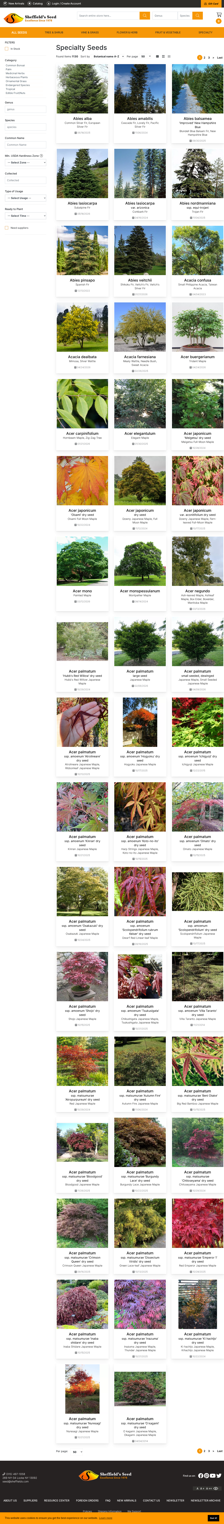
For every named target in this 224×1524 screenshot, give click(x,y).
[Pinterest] (206, 1476)
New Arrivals (126, 1500)
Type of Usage (14, 191)
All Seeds (19, 32)
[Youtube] (213, 1476)
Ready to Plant (14, 209)
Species (10, 120)
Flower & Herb (127, 32)
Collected (11, 173)
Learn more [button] (105, 1518)
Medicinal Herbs (15, 73)
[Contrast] (217, 1488)
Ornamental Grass (16, 81)
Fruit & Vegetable (168, 32)
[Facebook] (200, 1476)
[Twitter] (219, 1476)
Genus (9, 102)
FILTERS (10, 42)
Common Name (14, 138)
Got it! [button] (213, 1518)
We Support (134, 1511)
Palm (8, 69)
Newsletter (175, 1500)
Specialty (206, 32)
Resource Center (56, 1500)
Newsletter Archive (206, 1500)
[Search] (145, 16)
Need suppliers (19, 227)
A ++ (209, 1488)
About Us (10, 1500)
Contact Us (151, 1500)
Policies (87, 1511)
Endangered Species (18, 85)
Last (220, 57)
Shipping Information (110, 1511)
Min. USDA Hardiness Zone (22, 155)
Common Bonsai (15, 65)
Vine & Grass (90, 32)
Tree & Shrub (54, 32)
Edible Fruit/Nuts (15, 93)
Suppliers (30, 1500)
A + (202, 1488)
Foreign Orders (87, 1500)
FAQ (107, 1500)
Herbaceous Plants (17, 77)
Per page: (62, 1451)
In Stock (15, 48)
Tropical (10, 89)
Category (11, 60)
